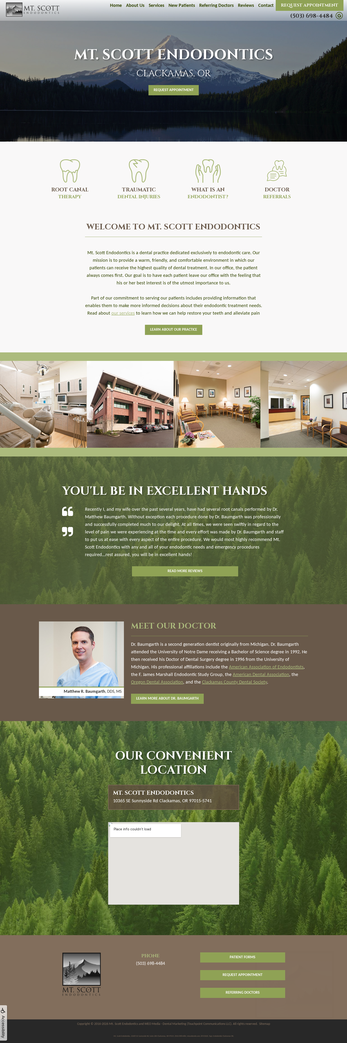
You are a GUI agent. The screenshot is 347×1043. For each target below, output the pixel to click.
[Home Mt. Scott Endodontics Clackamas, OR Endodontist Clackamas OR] (33, 9)
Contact (266, 5)
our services (123, 313)
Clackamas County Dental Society (234, 682)
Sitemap (264, 1024)
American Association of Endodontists (266, 667)
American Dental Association (261, 674)
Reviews (246, 5)
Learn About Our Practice (173, 330)
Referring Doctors (216, 5)
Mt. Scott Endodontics (123, 1024)
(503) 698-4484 (311, 16)
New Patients (182, 5)
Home (116, 5)
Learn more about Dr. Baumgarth (167, 699)
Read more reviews (185, 571)
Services (156, 5)
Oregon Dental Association (157, 682)
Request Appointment (309, 5)
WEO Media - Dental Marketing (165, 1024)
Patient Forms (242, 957)
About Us (135, 5)
